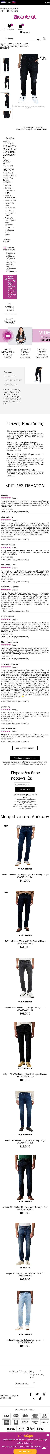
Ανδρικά (18, 44)
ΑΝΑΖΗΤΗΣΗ (25, 789)
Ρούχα (10, 44)
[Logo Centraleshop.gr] (25, 17)
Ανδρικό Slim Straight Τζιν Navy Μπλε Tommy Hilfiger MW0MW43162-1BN (25, 1208)
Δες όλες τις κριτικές (25, 748)
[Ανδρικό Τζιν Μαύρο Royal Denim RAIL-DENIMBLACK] (28, 79)
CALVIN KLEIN (25, 1268)
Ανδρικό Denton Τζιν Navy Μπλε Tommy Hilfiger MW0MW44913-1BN (25, 942)
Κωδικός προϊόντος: (7, 161)
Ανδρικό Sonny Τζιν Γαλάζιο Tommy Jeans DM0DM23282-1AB (25, 1341)
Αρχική (2, 44)
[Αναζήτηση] (44, 39)
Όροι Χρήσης (9, 323)
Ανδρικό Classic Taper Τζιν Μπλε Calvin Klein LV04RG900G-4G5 (25, 1274)
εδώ (16, 439)
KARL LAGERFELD (25, 1068)
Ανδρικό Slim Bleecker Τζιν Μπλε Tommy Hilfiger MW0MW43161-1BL (25, 1142)
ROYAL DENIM (42, 130)
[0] (9, 26)
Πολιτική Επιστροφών (9, 320)
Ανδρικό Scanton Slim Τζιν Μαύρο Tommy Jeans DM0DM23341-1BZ (25, 1009)
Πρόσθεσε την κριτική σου (25, 758)
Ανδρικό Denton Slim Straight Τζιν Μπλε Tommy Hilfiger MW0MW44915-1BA (25, 876)
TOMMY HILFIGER (25, 869)
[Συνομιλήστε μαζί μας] (44, 1448)
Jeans (26, 44)
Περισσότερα (11, 272)
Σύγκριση (10, 310)
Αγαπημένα (10, 29)
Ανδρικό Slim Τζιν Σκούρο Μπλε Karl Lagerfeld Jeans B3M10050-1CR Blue (25, 1075)
